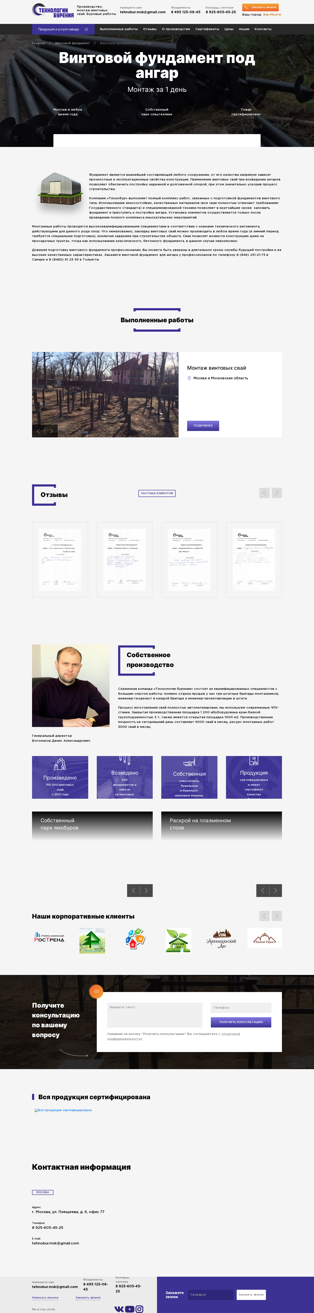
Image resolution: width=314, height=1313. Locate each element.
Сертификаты (207, 29)
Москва (42, 1192)
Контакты (263, 29)
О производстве (176, 29)
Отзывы (150, 29)
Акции (244, 29)
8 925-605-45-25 (221, 12)
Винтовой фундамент (72, 43)
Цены (228, 29)
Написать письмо (45, 1298)
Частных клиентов (157, 493)
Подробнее (203, 426)
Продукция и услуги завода (58, 29)
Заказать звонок (88, 1298)
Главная (38, 43)
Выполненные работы (119, 29)
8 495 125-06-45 (185, 12)
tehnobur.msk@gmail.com (143, 12)
